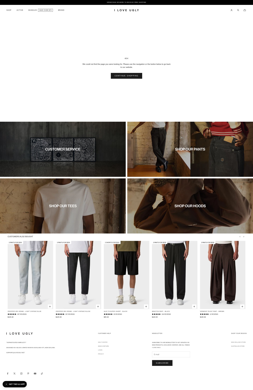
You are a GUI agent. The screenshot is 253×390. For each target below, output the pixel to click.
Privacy (101, 354)
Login (100, 350)
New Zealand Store (238, 342)
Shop (8, 10)
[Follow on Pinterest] (28, 373)
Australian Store (238, 346)
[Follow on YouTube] (35, 373)
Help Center (102, 342)
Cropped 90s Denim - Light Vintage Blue (24, 311)
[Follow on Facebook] (7, 373)
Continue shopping (126, 76)
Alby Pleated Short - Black (115, 311)
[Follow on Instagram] (21, 373)
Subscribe (162, 363)
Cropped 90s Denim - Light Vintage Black (73, 311)
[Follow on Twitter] (14, 373)
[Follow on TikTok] (42, 373)
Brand (61, 10)
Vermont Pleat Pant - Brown (212, 311)
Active (20, 10)
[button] (15, 384)
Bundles (32, 10)
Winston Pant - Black (161, 311)
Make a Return (103, 346)
